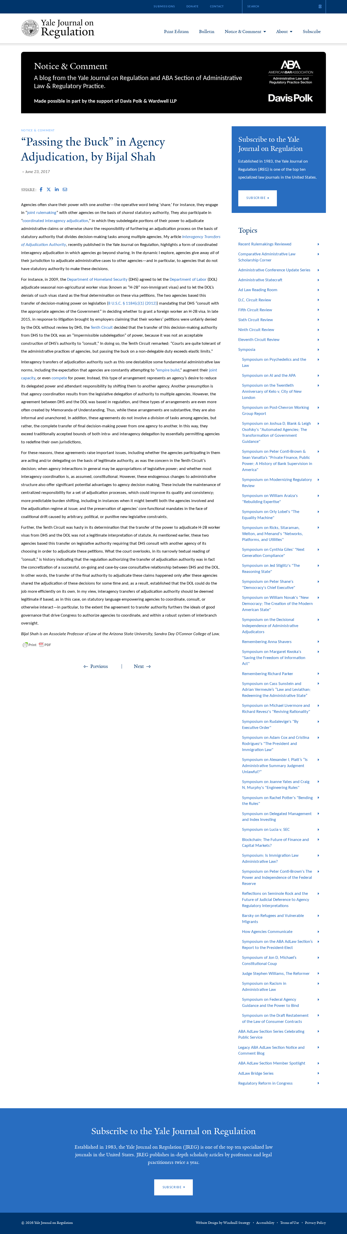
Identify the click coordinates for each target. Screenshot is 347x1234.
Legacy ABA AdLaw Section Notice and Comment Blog (271, 1050)
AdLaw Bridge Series (256, 1073)
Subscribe (312, 31)
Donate (192, 6)
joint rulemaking (41, 213)
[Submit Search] (320, 6)
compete (59, 378)
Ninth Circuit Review (256, 330)
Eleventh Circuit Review (258, 340)
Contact (217, 6)
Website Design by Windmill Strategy (223, 1223)
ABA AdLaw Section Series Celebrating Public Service (271, 1034)
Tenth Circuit (102, 327)
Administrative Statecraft (260, 280)
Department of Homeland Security (97, 279)
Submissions (164, 6)
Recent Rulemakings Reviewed (264, 244)
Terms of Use (289, 1223)
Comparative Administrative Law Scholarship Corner (266, 257)
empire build (168, 370)
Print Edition (176, 31)
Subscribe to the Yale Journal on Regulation (173, 1131)
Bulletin (206, 31)
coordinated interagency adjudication (55, 221)
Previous (99, 666)
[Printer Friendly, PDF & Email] (37, 645)
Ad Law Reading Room (257, 290)
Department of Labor (188, 279)
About (282, 31)
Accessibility (265, 1223)
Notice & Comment (243, 31)
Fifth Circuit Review (255, 310)
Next (139, 666)
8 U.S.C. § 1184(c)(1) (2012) (132, 303)
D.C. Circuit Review (254, 300)
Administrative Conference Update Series (274, 270)
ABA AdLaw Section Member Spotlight (271, 1063)
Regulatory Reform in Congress (265, 1083)
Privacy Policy (315, 1223)
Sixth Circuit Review (255, 320)
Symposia (246, 350)
